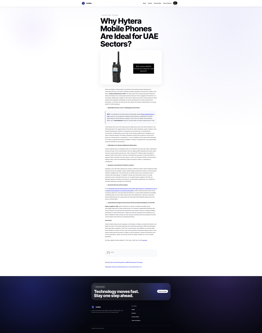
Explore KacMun (162, 291)
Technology (115, 15)
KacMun (89, 3)
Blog (175, 2)
